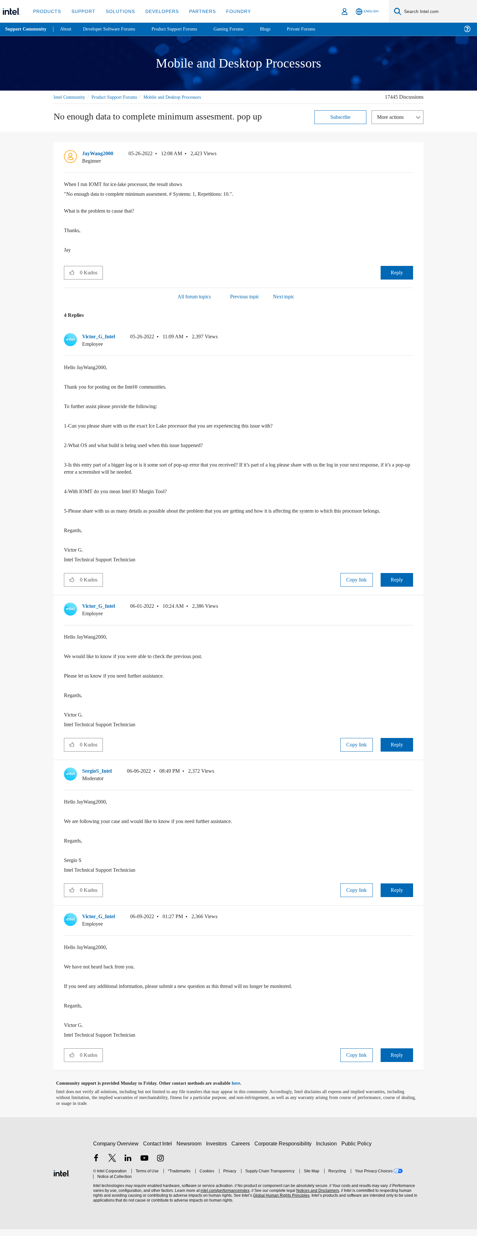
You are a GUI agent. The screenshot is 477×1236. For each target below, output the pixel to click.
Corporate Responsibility (284, 1150)
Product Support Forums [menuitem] (183, 29)
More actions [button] (392, 116)
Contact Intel (158, 1150)
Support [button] (81, 11)
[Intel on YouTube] (144, 1165)
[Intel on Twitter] (112, 1165)
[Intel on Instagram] (160, 1165)
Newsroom (190, 1150)
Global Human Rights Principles (279, 1202)
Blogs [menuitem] (278, 29)
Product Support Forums (119, 97)
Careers (242, 1150)
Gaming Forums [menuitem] (240, 29)
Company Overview (116, 1150)
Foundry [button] (231, 11)
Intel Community (70, 97)
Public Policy (357, 1150)
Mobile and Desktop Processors (184, 97)
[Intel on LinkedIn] (128, 1165)
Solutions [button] (117, 11)
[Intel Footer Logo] (62, 1179)
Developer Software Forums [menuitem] (113, 29)
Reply (396, 272)
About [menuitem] (67, 29)
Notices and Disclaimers (315, 1197)
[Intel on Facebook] (96, 1165)
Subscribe (340, 116)
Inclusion (328, 1150)
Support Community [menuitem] (26, 29)
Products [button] (46, 11)
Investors (217, 1150)
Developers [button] (157, 11)
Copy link (356, 586)
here (241, 1090)
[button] (410, 154)
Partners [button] (195, 11)
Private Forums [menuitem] (315, 29)
